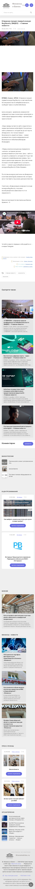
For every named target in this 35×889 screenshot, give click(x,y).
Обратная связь (16, 863)
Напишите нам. (29, 264)
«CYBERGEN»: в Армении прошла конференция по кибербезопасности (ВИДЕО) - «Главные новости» (16, 322)
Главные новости (10, 273)
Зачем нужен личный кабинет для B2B (14, 800)
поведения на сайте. (28, 266)
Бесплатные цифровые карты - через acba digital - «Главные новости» (16, 357)
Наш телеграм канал (11, 875)
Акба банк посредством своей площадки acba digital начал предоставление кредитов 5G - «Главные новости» (14, 392)
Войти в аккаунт (27, 5)
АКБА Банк (5, 276)
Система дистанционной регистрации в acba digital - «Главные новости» (17, 427)
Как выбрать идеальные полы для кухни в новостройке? (18, 520)
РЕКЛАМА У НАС (26, 875)
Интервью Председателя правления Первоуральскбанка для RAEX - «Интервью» (17, 559)
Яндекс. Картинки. (28, 261)
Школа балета (14, 769)
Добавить (28, 444)
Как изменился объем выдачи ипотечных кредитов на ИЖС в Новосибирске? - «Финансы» (14, 690)
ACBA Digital (21, 273)
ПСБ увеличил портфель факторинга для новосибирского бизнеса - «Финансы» (13, 657)
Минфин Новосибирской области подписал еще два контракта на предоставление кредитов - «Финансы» (13, 724)
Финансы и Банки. (18, 5)
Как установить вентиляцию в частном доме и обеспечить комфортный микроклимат (17, 617)
